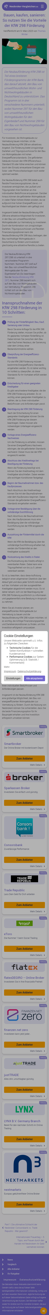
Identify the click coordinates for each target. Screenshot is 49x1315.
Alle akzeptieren (34, 678)
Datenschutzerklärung (29, 671)
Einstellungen (13, 678)
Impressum (10, 671)
